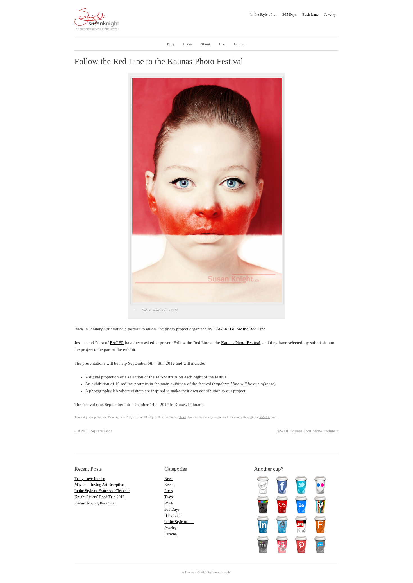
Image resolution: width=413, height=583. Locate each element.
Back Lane (310, 14)
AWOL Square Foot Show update (308, 431)
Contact (240, 44)
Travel (169, 497)
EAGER (117, 342)
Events (169, 485)
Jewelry (330, 14)
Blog (170, 44)
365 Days (289, 14)
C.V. (222, 44)
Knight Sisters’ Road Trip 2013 (99, 497)
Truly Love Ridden (89, 479)
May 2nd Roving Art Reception (99, 485)
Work (168, 503)
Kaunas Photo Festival (240, 342)
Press (187, 44)
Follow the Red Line (248, 329)
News (182, 417)
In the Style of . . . (263, 14)
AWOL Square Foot (93, 431)
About (205, 44)
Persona (170, 534)
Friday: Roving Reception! (95, 503)
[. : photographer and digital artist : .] (100, 22)
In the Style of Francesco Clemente (102, 491)
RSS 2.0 (264, 417)
